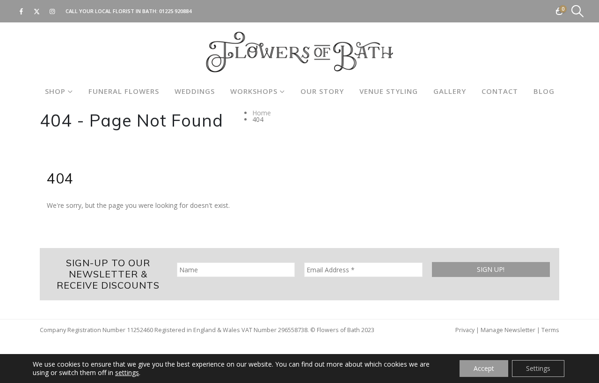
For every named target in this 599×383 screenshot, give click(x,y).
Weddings (195, 91)
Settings (538, 368)
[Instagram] (51, 11)
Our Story (322, 91)
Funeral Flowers (123, 91)
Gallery (449, 91)
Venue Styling (388, 91)
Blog (544, 91)
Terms (550, 330)
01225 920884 (175, 10)
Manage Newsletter (508, 330)
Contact (500, 91)
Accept (484, 368)
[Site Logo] (299, 52)
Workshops (254, 91)
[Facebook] (21, 11)
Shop (55, 91)
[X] (36, 11)
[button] (577, 11)
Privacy (465, 330)
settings (127, 373)
